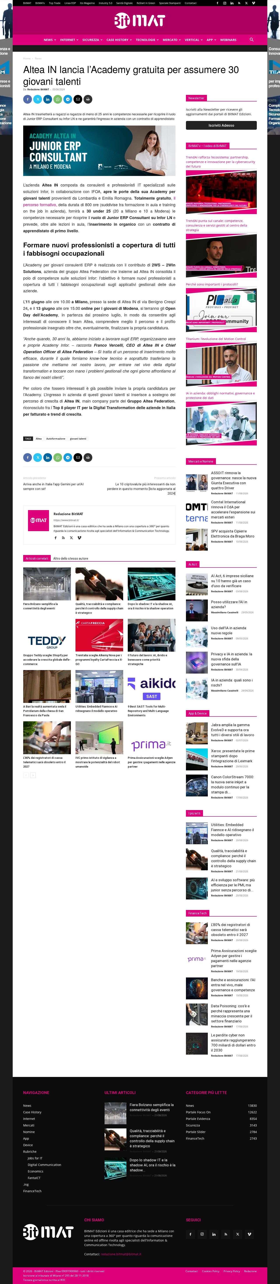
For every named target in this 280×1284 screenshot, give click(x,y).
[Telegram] (67, 99)
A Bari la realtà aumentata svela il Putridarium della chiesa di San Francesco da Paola (44, 711)
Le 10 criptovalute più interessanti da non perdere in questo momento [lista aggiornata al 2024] (141, 488)
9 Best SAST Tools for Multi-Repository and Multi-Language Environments (148, 711)
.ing (26, 1184)
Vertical (192, 40)
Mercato (170, 40)
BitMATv (40, 3)
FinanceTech (32, 1191)
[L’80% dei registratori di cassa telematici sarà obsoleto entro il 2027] (47, 737)
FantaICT (34, 1178)
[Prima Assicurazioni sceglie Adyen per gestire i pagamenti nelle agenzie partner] (151, 737)
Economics (35, 1171)
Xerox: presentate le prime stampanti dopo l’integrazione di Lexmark (233, 756)
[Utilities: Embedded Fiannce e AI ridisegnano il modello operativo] (99, 686)
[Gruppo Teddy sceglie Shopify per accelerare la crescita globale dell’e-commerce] (47, 635)
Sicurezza (90, 40)
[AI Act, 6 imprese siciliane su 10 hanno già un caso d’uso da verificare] (197, 584)
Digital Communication (44, 1165)
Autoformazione (55, 438)
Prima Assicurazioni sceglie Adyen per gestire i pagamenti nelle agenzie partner (151, 762)
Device (28, 1145)
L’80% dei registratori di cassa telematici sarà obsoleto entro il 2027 (44, 762)
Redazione (250, 1271)
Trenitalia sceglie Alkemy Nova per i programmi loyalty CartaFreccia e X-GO (98, 660)
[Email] (78, 99)
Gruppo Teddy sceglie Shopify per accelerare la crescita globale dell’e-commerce (46, 660)
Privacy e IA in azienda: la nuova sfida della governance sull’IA (231, 659)
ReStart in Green (146, 3)
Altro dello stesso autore (70, 558)
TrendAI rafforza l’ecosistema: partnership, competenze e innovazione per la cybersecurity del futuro (220, 161)
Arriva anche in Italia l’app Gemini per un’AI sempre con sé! (53, 486)
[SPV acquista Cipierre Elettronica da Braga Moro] (197, 540)
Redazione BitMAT (38, 89)
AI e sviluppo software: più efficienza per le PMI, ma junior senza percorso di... (233, 885)
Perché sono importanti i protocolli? (212, 284)
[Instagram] (224, 3)
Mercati (28, 1125)
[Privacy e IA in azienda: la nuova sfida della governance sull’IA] (197, 663)
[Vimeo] (253, 3)
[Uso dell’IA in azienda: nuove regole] (197, 636)
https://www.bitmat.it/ (66, 520)
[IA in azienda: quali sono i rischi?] (197, 689)
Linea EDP (70, 3)
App (210, 40)
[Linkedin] (232, 3)
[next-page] (33, 775)
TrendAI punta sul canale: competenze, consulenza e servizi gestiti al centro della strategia (216, 225)
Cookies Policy (210, 1271)
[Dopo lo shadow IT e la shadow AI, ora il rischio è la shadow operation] (151, 584)
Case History (117, 40)
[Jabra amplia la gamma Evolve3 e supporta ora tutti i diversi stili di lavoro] (197, 733)
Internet (67, 40)
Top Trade (54, 3)
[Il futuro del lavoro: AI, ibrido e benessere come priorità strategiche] (151, 635)
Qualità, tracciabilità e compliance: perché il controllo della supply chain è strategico (99, 608)
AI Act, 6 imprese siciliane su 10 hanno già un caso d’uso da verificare (232, 581)
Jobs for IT (35, 1158)
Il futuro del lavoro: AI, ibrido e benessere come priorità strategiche (147, 660)
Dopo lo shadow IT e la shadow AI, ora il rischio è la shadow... (152, 1165)
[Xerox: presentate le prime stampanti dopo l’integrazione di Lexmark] (197, 759)
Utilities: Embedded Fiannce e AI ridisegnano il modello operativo (232, 830)
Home (27, 58)
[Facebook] (217, 3)
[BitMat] (140, 20)
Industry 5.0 (105, 3)
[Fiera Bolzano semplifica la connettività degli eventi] (47, 584)
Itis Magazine (87, 3)
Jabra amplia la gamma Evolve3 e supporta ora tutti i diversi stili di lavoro (232, 730)
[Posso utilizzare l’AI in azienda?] (197, 610)
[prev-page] (26, 775)
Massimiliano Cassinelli (224, 612)
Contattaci (190, 3)
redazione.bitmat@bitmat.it (121, 1254)
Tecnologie (145, 40)
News (48, 40)
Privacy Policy (232, 1271)
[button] (251, 40)
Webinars (228, 40)
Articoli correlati (37, 558)
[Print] (88, 99)
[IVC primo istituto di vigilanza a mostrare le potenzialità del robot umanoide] (99, 737)
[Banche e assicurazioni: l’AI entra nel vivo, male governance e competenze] (197, 988)
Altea (39, 438)
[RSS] (239, 3)
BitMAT (27, 3)
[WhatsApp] (57, 99)
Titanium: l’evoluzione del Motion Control (216, 339)
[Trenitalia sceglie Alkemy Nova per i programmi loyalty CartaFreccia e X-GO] (99, 635)
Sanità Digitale (124, 3)
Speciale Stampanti (170, 3)
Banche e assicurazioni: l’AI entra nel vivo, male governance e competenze (233, 985)
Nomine (29, 1132)
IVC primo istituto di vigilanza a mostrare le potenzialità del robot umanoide (97, 762)
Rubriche (30, 1151)
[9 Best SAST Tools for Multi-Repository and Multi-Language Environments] (151, 686)
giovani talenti (78, 438)
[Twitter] (246, 3)
